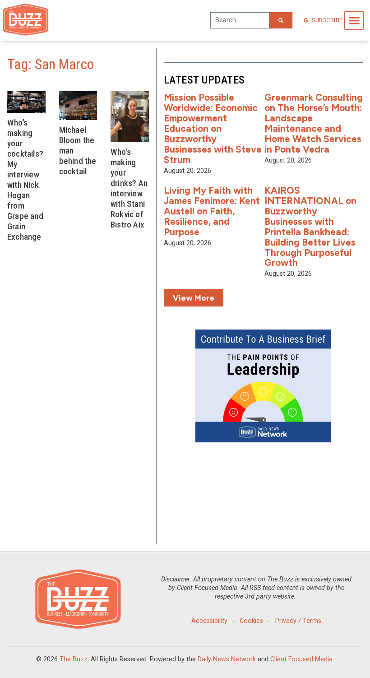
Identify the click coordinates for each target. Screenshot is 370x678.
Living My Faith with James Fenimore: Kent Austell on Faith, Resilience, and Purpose (212, 211)
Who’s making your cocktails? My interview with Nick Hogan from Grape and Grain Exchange (25, 179)
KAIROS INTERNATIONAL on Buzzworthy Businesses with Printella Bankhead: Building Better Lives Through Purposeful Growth (310, 226)
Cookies (251, 621)
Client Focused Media (301, 659)
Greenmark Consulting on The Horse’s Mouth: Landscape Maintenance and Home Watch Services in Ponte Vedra (313, 123)
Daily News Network (227, 659)
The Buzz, (74, 659)
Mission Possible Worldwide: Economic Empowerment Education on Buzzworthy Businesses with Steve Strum (213, 128)
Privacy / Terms (298, 621)
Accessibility (209, 621)
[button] (354, 20)
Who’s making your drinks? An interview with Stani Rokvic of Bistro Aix (129, 188)
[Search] (280, 20)
